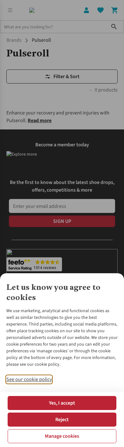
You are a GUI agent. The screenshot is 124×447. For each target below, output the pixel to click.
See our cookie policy (29, 379)
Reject (62, 419)
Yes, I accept (62, 403)
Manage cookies (62, 436)
